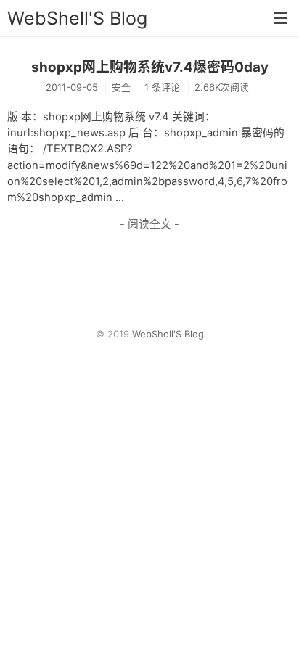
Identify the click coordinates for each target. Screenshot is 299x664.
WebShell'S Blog (77, 18)
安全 (121, 87)
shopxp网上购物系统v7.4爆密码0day (150, 67)
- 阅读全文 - (149, 224)
